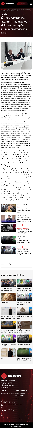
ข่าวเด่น (4, 14)
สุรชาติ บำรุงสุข (20, 238)
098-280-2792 (7, 401)
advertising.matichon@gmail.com (12, 405)
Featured (19, 204)
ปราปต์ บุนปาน (26, 229)
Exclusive (19, 225)
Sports (17, 398)
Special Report (20, 217)
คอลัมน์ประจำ (25, 204)
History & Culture (20, 393)
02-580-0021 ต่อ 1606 (9, 403)
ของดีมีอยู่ (19, 227)
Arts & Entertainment (21, 391)
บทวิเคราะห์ (19, 229)
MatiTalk (24, 215)
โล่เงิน (18, 207)
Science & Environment (7, 393)
